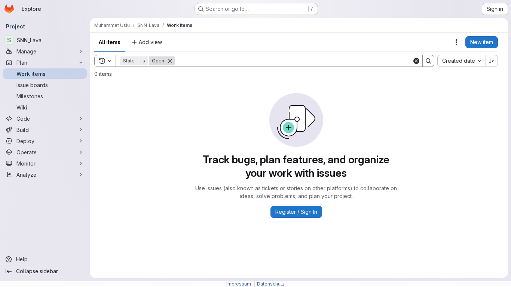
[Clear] (416, 60)
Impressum (239, 284)
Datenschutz (271, 284)
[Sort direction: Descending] (492, 61)
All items (109, 42)
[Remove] (170, 60)
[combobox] (461, 61)
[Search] (428, 61)
